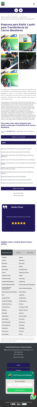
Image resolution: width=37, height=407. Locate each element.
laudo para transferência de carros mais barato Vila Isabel (16, 148)
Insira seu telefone (20, 381)
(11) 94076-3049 (19, 195)
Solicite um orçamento (18, 137)
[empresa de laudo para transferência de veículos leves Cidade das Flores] (27, 60)
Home (18, 365)
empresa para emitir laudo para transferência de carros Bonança (18, 159)
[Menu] (34, 3)
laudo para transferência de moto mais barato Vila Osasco (16, 179)
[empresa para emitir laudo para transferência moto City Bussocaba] (27, 42)
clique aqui (19, 131)
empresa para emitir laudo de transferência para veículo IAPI (17, 183)
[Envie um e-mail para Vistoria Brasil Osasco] (21, 10)
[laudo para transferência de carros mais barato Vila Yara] (9, 78)
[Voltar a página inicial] (3, 4)
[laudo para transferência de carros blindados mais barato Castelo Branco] (9, 42)
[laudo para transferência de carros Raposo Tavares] (9, 60)
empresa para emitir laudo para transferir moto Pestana (16, 152)
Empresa (18, 370)
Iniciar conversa (20, 390)
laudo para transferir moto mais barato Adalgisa (14, 176)
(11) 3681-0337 (11, 131)
